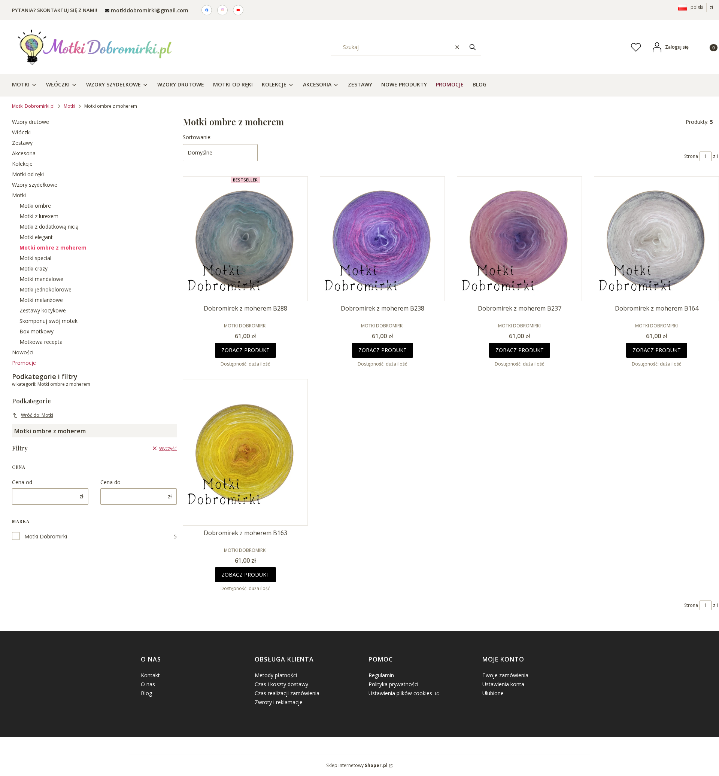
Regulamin (381, 675)
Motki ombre (35, 205)
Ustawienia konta (503, 684)
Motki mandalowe (41, 278)
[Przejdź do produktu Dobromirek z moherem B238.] (382, 239)
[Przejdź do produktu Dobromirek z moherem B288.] (245, 239)
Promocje (24, 362)
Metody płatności (276, 675)
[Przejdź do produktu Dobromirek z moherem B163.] (245, 452)
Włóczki (21, 132)
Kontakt (150, 675)
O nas (148, 684)
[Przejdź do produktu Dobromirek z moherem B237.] (519, 239)
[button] (472, 47)
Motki (69, 106)
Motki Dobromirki (45, 536)
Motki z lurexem (38, 216)
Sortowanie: (197, 137)
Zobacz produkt (245, 350)
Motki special (35, 258)
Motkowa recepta (41, 341)
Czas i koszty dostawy (281, 684)
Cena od (22, 482)
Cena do (110, 482)
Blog (146, 693)
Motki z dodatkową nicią (49, 226)
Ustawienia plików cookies (401, 693)
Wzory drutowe (30, 121)
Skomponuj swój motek (48, 320)
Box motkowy (36, 331)
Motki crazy (33, 268)
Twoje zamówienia (505, 675)
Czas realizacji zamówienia (287, 693)
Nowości (22, 352)
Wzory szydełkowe (34, 184)
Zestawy (22, 142)
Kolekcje (22, 163)
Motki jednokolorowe (45, 289)
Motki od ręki (28, 174)
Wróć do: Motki (37, 415)
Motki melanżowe (41, 299)
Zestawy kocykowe (42, 310)
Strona (691, 156)
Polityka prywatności (393, 684)
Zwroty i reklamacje (279, 702)
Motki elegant (36, 237)
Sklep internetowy (357, 765)
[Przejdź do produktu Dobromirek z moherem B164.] (656, 239)
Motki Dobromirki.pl (33, 106)
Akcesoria (24, 153)
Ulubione (493, 693)
